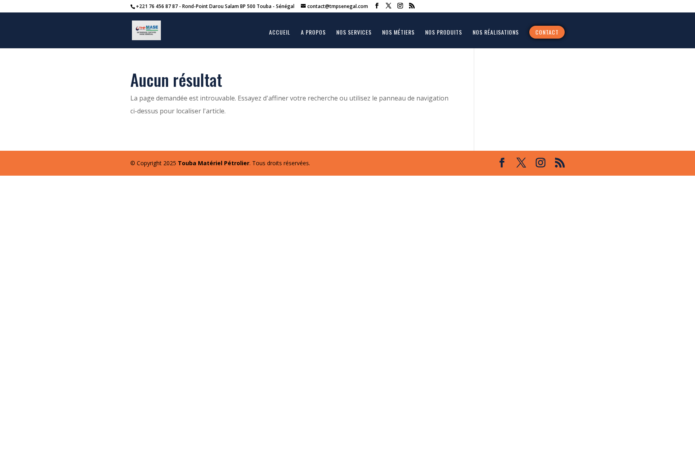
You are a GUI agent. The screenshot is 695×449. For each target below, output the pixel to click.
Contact (547, 32)
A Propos (313, 32)
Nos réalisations (496, 32)
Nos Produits (443, 32)
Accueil (279, 32)
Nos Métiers (398, 32)
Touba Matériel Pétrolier (213, 163)
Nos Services (354, 32)
